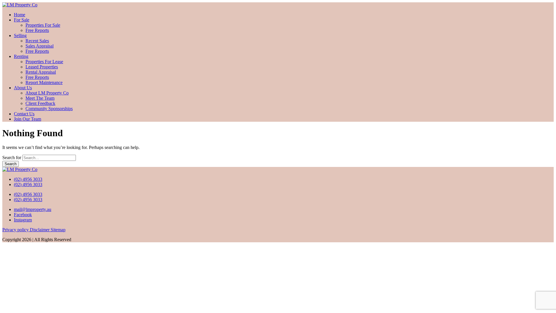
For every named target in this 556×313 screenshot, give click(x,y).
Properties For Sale (42, 25)
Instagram (23, 219)
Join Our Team (27, 119)
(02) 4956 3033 (28, 179)
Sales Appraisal (39, 45)
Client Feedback (40, 103)
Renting (21, 56)
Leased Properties (41, 66)
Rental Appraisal (40, 72)
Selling (20, 35)
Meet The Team (39, 98)
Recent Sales (37, 40)
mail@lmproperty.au (32, 209)
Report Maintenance (44, 82)
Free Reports (37, 30)
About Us (23, 87)
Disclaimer (40, 229)
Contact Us (24, 113)
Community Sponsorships (49, 108)
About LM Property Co (47, 92)
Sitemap (58, 229)
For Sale (21, 19)
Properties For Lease (44, 61)
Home (19, 14)
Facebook (23, 214)
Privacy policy (16, 229)
